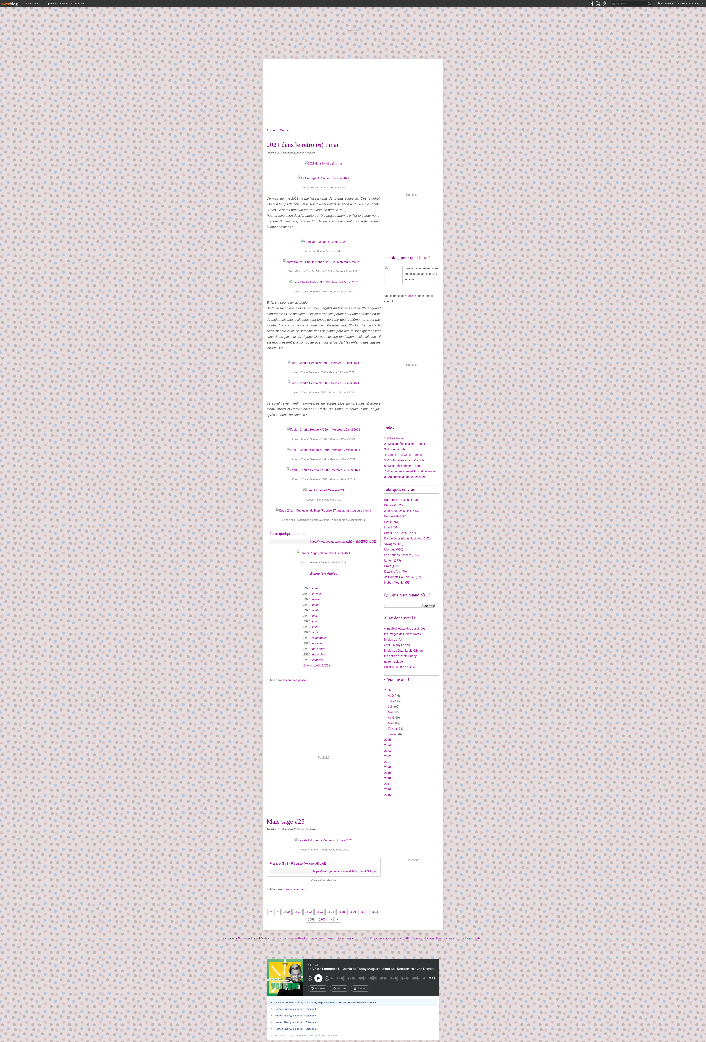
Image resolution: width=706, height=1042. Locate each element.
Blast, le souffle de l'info (399, 667)
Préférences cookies (472, 938)
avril (315, 610)
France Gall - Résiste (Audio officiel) (298, 863)
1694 (330, 911)
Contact (285, 130)
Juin (390, 706)
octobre (317, 643)
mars (315, 604)
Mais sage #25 (286, 821)
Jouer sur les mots (295, 889)
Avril (391, 717)
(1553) (401, 510)
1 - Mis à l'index (394, 438)
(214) (401, 555)
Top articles (317, 938)
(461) (407, 538)
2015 (387, 794)
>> (337, 919)
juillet (315, 626)
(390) (393, 549)
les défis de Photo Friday (400, 656)
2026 (387, 690)
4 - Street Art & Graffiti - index (403, 454)
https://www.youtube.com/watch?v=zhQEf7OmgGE (343, 541)
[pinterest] (604, 3)
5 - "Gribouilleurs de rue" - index (405, 460)
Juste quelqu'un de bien (288, 534)
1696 (352, 911)
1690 (286, 911)
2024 (387, 745)
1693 (319, 911)
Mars (391, 723)
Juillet (392, 701)
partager (342, 988)
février (316, 599)
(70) (395, 571)
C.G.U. (363, 938)
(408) (393, 544)
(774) (396, 516)
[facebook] (592, 3)
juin (314, 621)
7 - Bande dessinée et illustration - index (410, 471)
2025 (387, 739)
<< (271, 911)
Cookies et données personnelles (441, 938)
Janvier (392, 734)
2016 (387, 789)
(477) (400, 533)
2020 (387, 767)
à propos (363, 988)
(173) (392, 560)
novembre (318, 648)
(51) (397, 582)
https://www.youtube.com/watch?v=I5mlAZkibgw (344, 871)
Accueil (271, 130)
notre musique (393, 661)
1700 (322, 919)
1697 (363, 911)
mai (314, 615)
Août (391, 695)
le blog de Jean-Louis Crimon (403, 650)
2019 (387, 772)
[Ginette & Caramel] (393, 275)
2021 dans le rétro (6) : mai (302, 144)
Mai (390, 712)
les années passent (295, 680)
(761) (391, 521)
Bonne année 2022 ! (316, 665)
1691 (297, 911)
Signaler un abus (347, 938)
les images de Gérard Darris (402, 634)
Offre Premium (413, 938)
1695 (341, 911)
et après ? (318, 660)
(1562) (393, 505)
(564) (392, 527)
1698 (374, 911)
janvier (316, 593)
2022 (387, 756)
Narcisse (410, 295)
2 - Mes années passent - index (404, 443)
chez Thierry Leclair (397, 645)
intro (315, 588)
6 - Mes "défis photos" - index (403, 465)
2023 (387, 750)
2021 (387, 761)
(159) (391, 566)
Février (392, 728)
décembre (318, 654)
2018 (387, 778)
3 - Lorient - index (395, 449)
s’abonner (320, 988)
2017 (387, 783)
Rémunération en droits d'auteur (386, 938)
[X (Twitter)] (598, 3)
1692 (308, 911)
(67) (402, 577)
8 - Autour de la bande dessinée (405, 476)
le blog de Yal (393, 639)
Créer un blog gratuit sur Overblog (290, 938)
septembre (319, 637)
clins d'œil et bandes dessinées (404, 628)
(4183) (401, 499)
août (315, 632)
